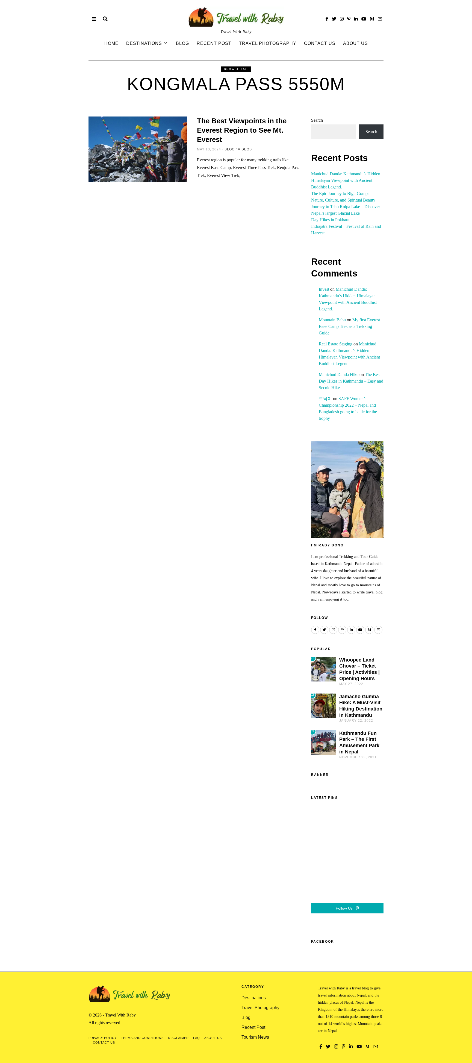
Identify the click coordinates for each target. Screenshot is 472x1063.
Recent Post (214, 43)
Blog (182, 43)
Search (317, 120)
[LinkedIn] (356, 19)
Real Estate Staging (335, 344)
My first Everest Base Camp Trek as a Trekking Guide (349, 326)
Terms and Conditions (142, 1037)
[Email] (380, 19)
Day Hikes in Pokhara (330, 219)
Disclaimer (178, 1037)
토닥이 (325, 398)
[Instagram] (341, 19)
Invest (324, 289)
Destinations (144, 43)
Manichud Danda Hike (338, 374)
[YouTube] (364, 19)
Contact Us (319, 43)
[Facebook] (327, 19)
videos (245, 149)
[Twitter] (334, 19)
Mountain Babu (332, 320)
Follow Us (345, 908)
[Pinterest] (349, 19)
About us (355, 43)
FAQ (196, 1037)
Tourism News (255, 1037)
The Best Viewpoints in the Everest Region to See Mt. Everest (242, 130)
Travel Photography (267, 43)
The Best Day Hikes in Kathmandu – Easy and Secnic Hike (351, 381)
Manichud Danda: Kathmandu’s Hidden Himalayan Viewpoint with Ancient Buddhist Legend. (345, 180)
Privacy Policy (102, 1037)
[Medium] (372, 19)
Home (111, 43)
